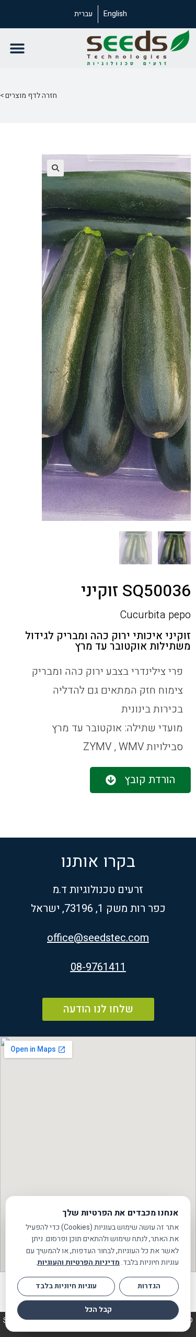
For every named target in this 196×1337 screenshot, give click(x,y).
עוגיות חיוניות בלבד (66, 1286)
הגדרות (148, 1286)
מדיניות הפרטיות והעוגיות (78, 1262)
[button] (17, 48)
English (115, 13)
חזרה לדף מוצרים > (28, 95)
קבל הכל (98, 1310)
